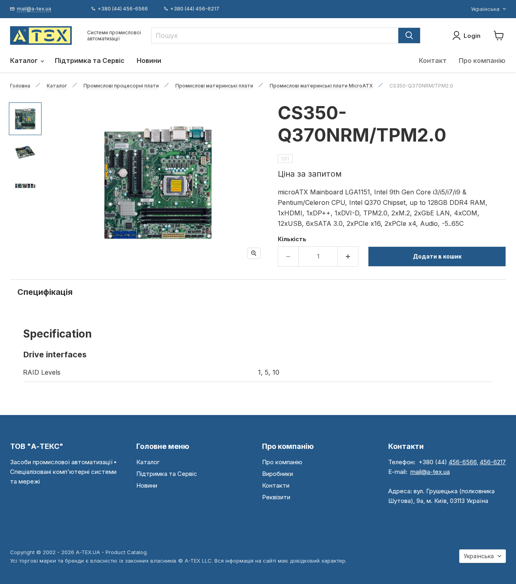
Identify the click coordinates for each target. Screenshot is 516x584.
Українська (485, 9)
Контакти (275, 485)
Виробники (277, 474)
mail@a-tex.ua (430, 472)
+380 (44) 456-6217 (194, 8)
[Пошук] (409, 35)
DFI (285, 159)
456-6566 (462, 462)
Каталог (25, 60)
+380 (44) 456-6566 (123, 8)
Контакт (433, 60)
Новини (149, 60)
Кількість (292, 239)
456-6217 (493, 462)
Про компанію (482, 60)
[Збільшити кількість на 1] (348, 256)
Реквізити (276, 497)
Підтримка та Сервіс (90, 60)
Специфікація (45, 292)
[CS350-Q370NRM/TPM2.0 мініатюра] (25, 119)
